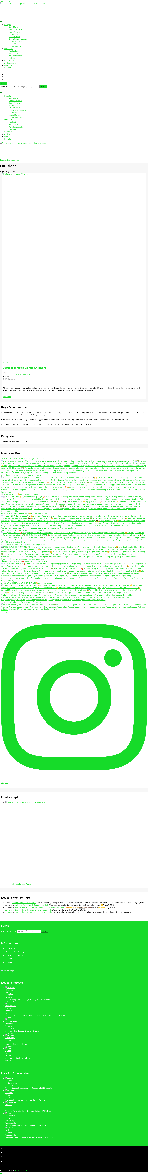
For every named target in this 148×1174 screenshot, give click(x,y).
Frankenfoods (14, 51)
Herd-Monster (14, 34)
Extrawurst (8, 48)
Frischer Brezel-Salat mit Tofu (24, 902)
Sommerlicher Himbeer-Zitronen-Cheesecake (33, 910)
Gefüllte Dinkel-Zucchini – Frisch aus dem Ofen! (24, 1137)
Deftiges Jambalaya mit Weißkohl (24, 367)
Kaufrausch (9, 60)
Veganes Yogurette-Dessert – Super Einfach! (23, 1111)
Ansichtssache (10, 63)
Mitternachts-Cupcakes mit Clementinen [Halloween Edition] (39, 907)
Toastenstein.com (22, 1170)
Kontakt (7, 68)
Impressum (10, 948)
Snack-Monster (15, 32)
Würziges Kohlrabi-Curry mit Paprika (20, 1100)
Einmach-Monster (16, 46)
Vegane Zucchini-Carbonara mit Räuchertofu (23, 1088)
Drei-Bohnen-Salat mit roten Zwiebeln (20, 1125)
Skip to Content (6, 1)
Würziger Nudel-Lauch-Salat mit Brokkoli (31, 905)
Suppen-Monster (15, 29)
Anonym (8, 910)
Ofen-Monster (14, 36)
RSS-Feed (9, 962)
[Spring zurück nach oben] (1, 1173)
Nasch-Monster (15, 44)
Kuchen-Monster (15, 41)
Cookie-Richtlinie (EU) (14, 955)
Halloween (13, 58)
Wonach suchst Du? (8, 86)
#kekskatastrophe (16, 56)
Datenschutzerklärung (14, 952)
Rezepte (7, 24)
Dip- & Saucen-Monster (18, 39)
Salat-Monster (14, 27)
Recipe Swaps (14, 53)
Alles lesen (7, 396)
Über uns (8, 65)
